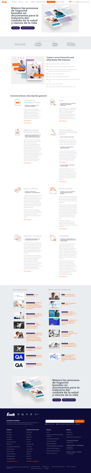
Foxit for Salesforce (11, 454)
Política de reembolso (71, 466)
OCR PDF (29, 454)
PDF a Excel (29, 446)
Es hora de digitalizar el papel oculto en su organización (69, 313)
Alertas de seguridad (51, 443)
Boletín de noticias (51, 424)
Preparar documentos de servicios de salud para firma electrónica (69, 334)
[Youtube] (18, 414)
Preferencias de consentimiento (58, 466)
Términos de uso (45, 466)
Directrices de (51, 453)
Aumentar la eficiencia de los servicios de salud (34, 357)
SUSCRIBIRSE (79, 421)
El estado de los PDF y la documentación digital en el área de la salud (34, 316)
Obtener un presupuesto (28, 27)
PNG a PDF (29, 458)
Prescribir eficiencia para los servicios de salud (34, 365)
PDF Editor (9, 432)
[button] (15, 2)
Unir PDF (29, 442)
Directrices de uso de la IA (36, 468)
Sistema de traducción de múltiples (54, 435)
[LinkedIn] (22, 414)
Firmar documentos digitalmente (69, 304)
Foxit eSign (9, 434)
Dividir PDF (29, 451)
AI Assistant (9, 437)
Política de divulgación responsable (54, 446)
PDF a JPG (29, 439)
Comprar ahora (51, 1)
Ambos (79, 424)
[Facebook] (26, 414)
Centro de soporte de (52, 450)
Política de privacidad (35, 466)
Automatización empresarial (13, 446)
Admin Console (10, 451)
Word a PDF (29, 437)
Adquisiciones (69, 434)
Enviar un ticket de (52, 448)
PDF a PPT (29, 456)
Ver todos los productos (12, 461)
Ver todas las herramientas (32, 461)
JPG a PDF (29, 434)
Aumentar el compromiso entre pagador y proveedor (34, 349)
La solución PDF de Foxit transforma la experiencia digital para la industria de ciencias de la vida (69, 358)
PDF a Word (29, 432)
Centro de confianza (51, 441)
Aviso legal (46, 468)
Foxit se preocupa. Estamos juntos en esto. (68, 295)
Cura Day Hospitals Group (32, 295)
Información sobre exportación (73, 437)
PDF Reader (9, 439)
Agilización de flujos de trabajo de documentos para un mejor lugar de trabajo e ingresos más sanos (34, 305)
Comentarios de (52, 438)
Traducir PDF (30, 449)
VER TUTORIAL (27, 120)
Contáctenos (69, 432)
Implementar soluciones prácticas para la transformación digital (69, 345)
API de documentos (11, 442)
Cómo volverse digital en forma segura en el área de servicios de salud (33, 326)
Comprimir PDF (30, 444)
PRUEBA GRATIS (15, 27)
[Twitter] (31, 414)
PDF (9, 444)
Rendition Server (10, 449)
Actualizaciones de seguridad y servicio (66, 424)
